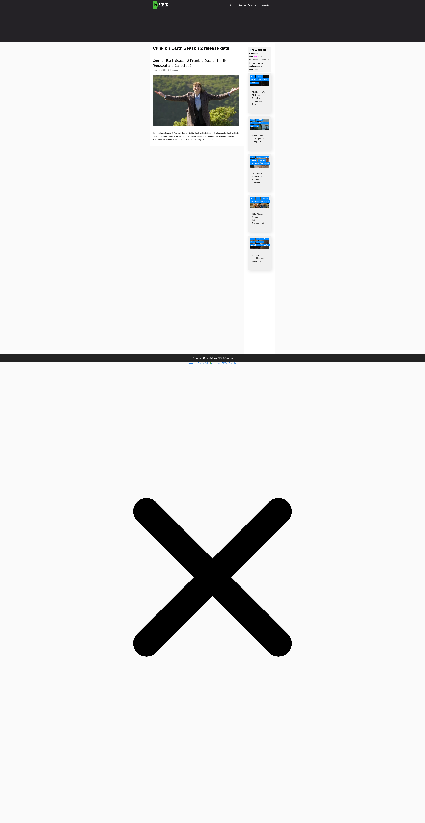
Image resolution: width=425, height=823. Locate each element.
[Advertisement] (212, 26)
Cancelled (242, 5)
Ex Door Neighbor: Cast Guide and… (258, 258)
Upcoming (265, 5)
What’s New (252, 5)
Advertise (233, 363)
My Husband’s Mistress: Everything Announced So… (258, 98)
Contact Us (215, 363)
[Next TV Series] (160, 5)
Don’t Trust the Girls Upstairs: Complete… (258, 138)
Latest (253, 76)
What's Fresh (263, 79)
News (252, 242)
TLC (258, 198)
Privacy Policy (204, 363)
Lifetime (259, 76)
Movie (266, 239)
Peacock (266, 157)
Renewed (232, 5)
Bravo (252, 157)
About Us (192, 363)
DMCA (224, 363)
